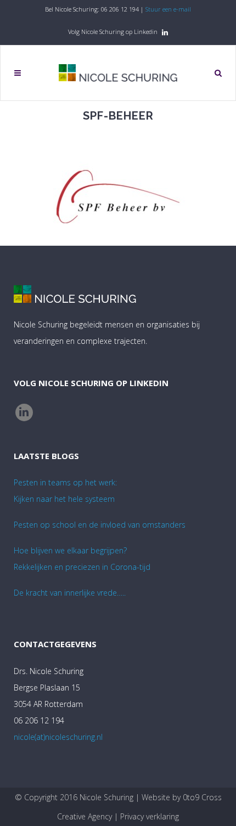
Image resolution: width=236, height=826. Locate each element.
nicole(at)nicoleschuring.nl (58, 737)
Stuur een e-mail (168, 9)
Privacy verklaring (149, 816)
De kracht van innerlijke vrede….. (70, 592)
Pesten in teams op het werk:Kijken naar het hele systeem (65, 490)
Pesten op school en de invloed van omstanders (100, 524)
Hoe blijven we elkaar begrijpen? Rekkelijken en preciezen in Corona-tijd (82, 558)
